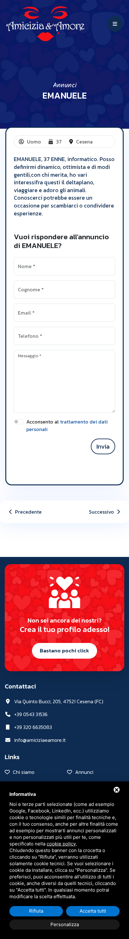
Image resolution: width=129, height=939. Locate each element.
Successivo (102, 511)
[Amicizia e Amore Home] (45, 23)
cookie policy (61, 844)
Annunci (64, 85)
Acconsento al (67, 425)
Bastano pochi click (64, 650)
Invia (103, 446)
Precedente (28, 511)
